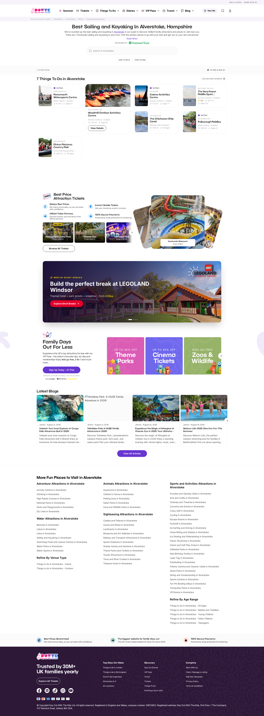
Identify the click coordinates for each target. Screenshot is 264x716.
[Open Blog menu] (193, 10)
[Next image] (126, 95)
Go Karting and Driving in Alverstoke (188, 528)
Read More (132, 38)
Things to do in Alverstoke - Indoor (54, 564)
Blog (187, 10)
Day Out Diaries (151, 667)
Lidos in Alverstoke (46, 533)
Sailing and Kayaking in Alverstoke (54, 537)
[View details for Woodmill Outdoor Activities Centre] (107, 109)
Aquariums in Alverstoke (115, 490)
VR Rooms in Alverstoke (182, 592)
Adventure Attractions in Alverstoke (60, 483)
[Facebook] (39, 691)
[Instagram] (63, 691)
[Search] (222, 10)
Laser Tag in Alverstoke (181, 558)
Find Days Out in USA (153, 690)
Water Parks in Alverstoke (49, 546)
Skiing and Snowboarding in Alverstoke (189, 575)
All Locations (108, 686)
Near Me (211, 10)
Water (80, 19)
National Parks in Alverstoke (51, 502)
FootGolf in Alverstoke (181, 523)
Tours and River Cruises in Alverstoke (121, 559)
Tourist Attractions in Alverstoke (119, 555)
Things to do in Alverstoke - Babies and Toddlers (194, 610)
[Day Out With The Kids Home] (41, 10)
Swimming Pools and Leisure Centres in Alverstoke (62, 542)
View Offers (140, 60)
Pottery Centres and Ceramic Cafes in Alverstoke (194, 566)
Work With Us (250, 2)
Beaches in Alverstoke (48, 525)
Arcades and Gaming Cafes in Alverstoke (190, 493)
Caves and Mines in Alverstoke (118, 525)
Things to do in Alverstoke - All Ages (188, 605)
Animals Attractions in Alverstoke (125, 483)
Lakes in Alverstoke (46, 529)
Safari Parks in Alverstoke (116, 502)
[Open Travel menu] (177, 10)
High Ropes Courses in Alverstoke (53, 498)
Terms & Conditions (194, 686)
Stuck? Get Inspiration (112, 677)
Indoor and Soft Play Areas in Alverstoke (190, 545)
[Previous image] (89, 95)
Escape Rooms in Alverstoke (184, 519)
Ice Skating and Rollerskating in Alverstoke (191, 536)
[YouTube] (70, 691)
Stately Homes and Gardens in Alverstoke (124, 546)
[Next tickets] (132, 232)
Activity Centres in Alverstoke (51, 490)
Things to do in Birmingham (115, 672)
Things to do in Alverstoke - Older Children (191, 618)
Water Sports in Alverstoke (50, 550)
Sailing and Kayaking (95, 19)
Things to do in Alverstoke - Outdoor (55, 568)
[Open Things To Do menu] (118, 10)
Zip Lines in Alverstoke (48, 511)
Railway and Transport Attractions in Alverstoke (127, 537)
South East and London (40, 19)
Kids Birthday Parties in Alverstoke (187, 553)
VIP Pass (151, 10)
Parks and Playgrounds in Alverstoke (55, 507)
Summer (68, 10)
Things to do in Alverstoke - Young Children (191, 614)
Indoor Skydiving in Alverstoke (185, 540)
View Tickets (124, 60)
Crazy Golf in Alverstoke (182, 510)
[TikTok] (55, 691)
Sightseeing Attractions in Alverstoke (128, 514)
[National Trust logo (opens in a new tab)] (139, 42)
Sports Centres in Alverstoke (184, 579)
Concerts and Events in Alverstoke (187, 506)
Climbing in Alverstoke (48, 494)
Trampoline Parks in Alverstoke (185, 588)
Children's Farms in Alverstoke (118, 494)
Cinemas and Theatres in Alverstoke (188, 502)
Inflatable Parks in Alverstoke (184, 549)
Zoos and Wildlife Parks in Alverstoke (121, 507)
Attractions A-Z (109, 681)
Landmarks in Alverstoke (115, 529)
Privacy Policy (192, 681)
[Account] (230, 10)
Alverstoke (70, 19)
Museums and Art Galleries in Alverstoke (123, 533)
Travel (170, 10)
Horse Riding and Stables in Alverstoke (189, 532)
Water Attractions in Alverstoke (57, 518)
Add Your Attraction (194, 677)
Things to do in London (112, 667)
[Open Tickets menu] (92, 10)
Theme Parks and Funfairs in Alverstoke (123, 550)
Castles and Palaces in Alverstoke (120, 520)
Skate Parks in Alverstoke (183, 570)
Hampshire (58, 19)
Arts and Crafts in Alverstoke (184, 498)
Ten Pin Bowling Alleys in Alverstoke (188, 583)
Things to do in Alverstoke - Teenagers (189, 623)
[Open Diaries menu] (138, 10)
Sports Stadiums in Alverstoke (118, 542)
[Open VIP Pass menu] (159, 10)
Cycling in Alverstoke (180, 515)
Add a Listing (235, 2)
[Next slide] (221, 356)
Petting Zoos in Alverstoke (116, 498)
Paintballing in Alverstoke (182, 562)
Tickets (84, 10)
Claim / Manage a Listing (196, 672)
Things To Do (108, 10)
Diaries (131, 10)
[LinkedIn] (47, 691)
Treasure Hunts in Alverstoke (117, 563)
